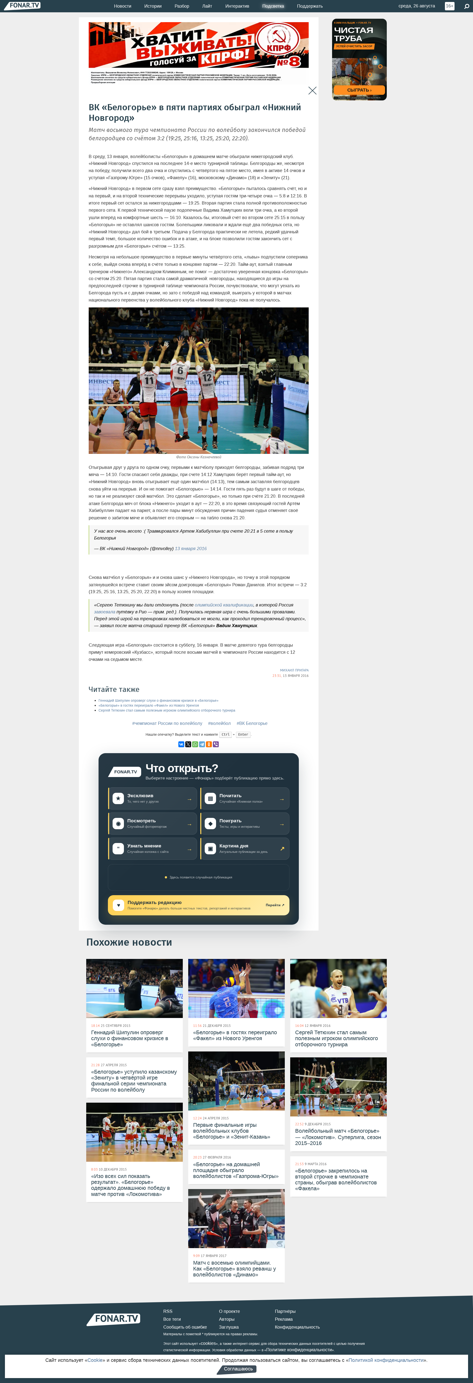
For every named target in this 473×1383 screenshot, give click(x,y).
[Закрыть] (312, 91)
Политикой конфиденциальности (386, 1360)
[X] (188, 744)
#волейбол (219, 723)
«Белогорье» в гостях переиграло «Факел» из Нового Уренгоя (149, 705)
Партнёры (285, 1311)
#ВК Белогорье (252, 723)
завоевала (104, 612)
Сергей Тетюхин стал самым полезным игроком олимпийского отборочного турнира (167, 710)
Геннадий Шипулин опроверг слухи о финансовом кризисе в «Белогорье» (159, 700)
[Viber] (216, 744)
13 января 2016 (191, 549)
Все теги (172, 1319)
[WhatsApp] (195, 744)
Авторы (227, 1319)
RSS (167, 1311)
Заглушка (229, 1327)
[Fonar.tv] (22, 6)
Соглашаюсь (238, 1369)
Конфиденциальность (297, 1327)
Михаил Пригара (294, 670)
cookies (208, 1343)
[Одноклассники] (209, 744)
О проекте (229, 1311)
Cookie (94, 1360)
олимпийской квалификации (224, 605)
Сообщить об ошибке (185, 1327)
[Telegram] (202, 744)
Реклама (284, 1319)
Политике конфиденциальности (299, 1350)
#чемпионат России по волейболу (167, 723)
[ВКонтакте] (181, 744)
